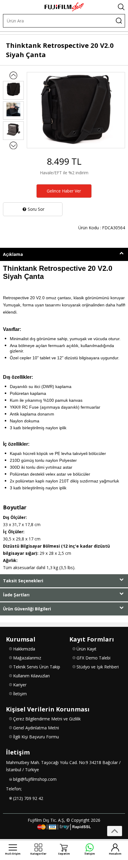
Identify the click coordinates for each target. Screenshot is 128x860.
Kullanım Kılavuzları (31, 676)
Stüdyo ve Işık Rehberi (98, 667)
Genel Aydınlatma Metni (36, 728)
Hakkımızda (24, 649)
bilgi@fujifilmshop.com (35, 779)
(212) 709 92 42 (28, 798)
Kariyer (19, 685)
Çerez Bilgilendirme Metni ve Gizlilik (47, 719)
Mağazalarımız (27, 658)
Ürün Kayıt (86, 649)
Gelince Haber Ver (64, 191)
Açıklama (13, 254)
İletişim (20, 693)
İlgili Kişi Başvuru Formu (36, 737)
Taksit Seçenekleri (23, 580)
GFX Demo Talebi (93, 658)
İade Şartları (16, 595)
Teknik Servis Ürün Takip (36, 667)
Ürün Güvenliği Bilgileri (27, 609)
